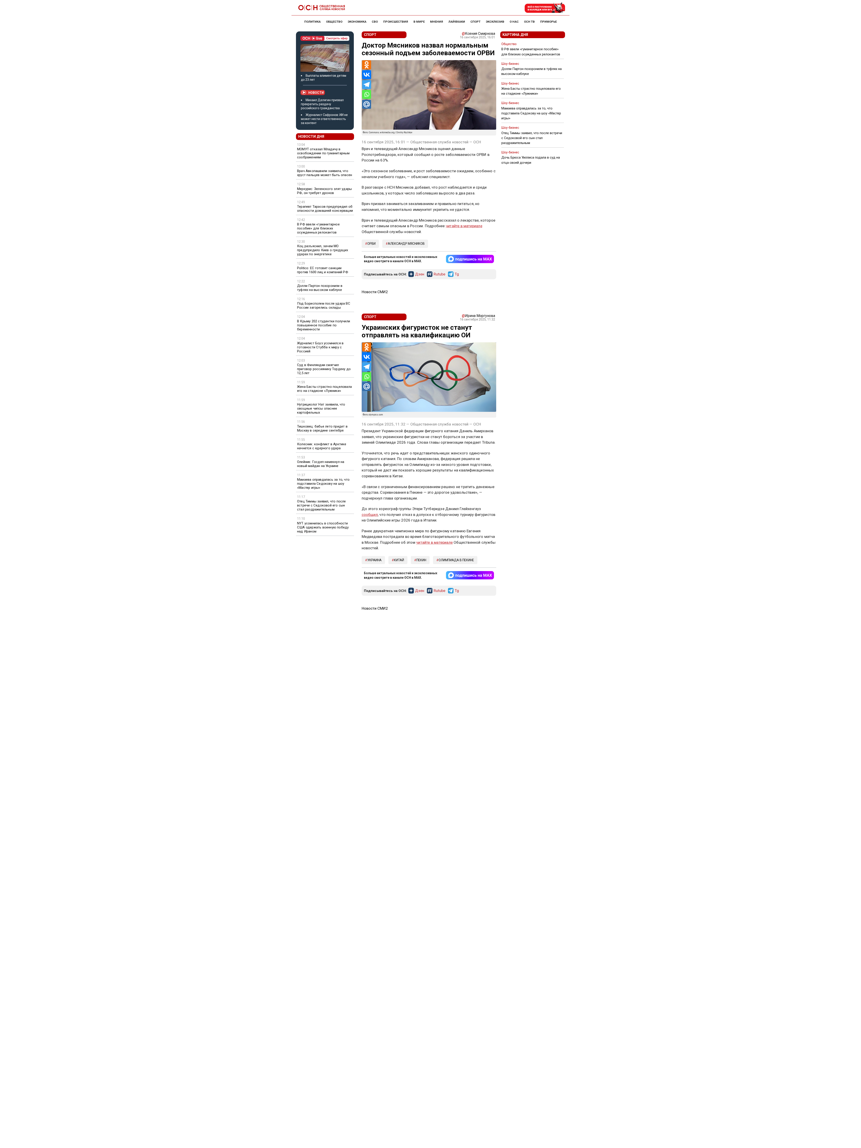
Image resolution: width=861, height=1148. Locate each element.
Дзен (419, 274)
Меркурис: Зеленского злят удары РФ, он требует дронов (324, 191)
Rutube (439, 274)
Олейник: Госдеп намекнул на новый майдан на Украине (320, 464)
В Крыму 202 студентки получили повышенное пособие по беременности (323, 325)
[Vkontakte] (366, 74)
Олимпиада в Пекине (456, 560)
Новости (316, 92)
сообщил (370, 514)
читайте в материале (464, 226)
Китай (399, 560)
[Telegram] (366, 84)
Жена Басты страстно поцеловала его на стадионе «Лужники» (324, 389)
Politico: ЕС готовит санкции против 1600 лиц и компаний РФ (322, 270)
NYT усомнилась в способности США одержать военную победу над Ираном (323, 527)
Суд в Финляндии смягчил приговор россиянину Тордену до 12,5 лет (324, 369)
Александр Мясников (406, 243)
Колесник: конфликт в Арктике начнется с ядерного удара (321, 446)
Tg (457, 274)
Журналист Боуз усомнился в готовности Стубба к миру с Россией (320, 347)
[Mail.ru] (366, 104)
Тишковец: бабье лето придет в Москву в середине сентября (322, 428)
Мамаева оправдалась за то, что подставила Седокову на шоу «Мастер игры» (323, 484)
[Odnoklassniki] (366, 64)
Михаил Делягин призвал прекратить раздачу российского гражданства (322, 104)
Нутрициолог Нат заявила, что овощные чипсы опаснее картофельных (321, 408)
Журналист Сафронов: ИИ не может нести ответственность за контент (324, 119)
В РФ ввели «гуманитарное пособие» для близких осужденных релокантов (318, 228)
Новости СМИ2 (375, 292)
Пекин (421, 560)
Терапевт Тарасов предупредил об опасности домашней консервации (325, 209)
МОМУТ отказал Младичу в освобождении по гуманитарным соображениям (323, 153)
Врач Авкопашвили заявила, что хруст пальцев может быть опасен (324, 173)
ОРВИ (371, 243)
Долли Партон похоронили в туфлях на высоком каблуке (319, 288)
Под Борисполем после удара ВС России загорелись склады (323, 305)
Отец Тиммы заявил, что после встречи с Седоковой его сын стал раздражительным (321, 505)
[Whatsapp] (366, 94)
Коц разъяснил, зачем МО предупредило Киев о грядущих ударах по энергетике (322, 250)
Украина (374, 560)
